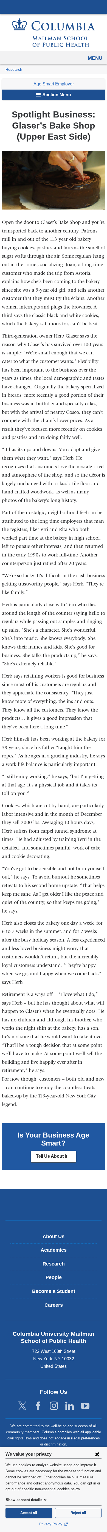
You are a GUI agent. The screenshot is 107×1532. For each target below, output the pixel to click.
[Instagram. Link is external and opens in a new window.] (53, 1406)
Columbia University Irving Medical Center (53, 6)
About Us (53, 1236)
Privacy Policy (51, 1524)
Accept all (28, 1513)
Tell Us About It (56, 1158)
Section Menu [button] (56, 94)
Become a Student (53, 1291)
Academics (54, 1250)
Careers (53, 1305)
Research (13, 69)
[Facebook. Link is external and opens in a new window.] (38, 1406)
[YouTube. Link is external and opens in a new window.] (85, 1406)
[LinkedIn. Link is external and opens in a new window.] (69, 1406)
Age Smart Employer (53, 84)
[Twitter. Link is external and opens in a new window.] (22, 1406)
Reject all (78, 1513)
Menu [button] (95, 58)
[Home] (53, 32)
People (54, 1277)
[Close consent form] (97, 1454)
